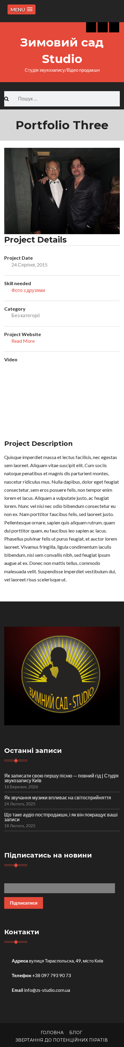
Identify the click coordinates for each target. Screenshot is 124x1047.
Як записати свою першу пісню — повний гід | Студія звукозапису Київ (61, 778)
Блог (75, 1032)
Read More (23, 341)
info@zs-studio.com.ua (47, 990)
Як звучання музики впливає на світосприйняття (57, 797)
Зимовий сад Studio (62, 50)
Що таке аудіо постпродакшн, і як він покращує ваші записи (61, 817)
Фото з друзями (28, 290)
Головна (52, 1032)
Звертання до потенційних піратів (61, 1040)
